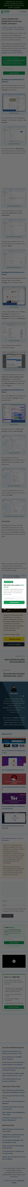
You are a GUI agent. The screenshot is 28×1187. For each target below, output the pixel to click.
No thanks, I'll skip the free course (14, 605)
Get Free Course (14, 602)
